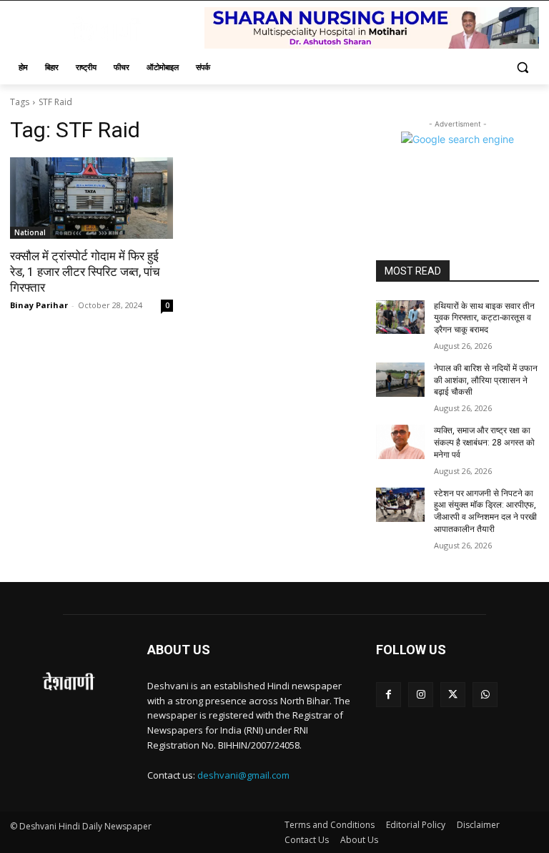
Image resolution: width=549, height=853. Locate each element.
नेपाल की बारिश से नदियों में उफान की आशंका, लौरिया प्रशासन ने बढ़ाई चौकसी (486, 380)
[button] (522, 67)
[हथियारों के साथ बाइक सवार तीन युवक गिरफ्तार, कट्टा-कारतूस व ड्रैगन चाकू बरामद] (400, 317)
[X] (452, 694)
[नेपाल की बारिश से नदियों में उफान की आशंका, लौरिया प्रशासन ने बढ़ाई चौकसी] (400, 380)
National (30, 232)
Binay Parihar (39, 305)
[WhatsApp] (485, 694)
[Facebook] (388, 694)
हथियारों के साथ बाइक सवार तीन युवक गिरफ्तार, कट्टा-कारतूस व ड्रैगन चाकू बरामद (484, 318)
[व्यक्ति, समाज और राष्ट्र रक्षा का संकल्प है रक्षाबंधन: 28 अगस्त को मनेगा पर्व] (400, 442)
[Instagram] (420, 694)
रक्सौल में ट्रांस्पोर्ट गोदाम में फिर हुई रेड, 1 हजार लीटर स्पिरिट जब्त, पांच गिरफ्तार (85, 272)
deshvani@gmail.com (243, 775)
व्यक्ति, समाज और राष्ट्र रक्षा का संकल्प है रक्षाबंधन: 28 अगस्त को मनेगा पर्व (484, 442)
